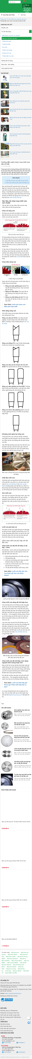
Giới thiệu (23, 15)
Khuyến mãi (4, 27)
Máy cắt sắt (23, 962)
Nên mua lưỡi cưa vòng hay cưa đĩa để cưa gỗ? (22, 723)
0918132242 (7, 1052)
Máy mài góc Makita (12, 962)
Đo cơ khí (4, 47)
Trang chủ (3, 19)
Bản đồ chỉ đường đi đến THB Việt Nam (10, 1017)
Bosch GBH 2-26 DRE (11, 973)
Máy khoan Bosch (12, 954)
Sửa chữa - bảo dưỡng (7, 64)
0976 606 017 (27, 11)
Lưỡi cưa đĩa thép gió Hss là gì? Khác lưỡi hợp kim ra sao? (15, 685)
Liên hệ (2, 1019)
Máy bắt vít (23, 958)
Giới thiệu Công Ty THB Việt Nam (9, 1010)
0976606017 (21, 1042)
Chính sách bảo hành (6, 1026)
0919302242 (21, 1052)
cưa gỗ (19, 256)
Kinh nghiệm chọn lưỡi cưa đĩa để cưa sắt (22, 710)
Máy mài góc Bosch (17, 960)
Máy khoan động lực (12, 958)
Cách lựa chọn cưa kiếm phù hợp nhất (14, 305)
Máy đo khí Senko (11, 967)
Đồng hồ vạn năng (11, 969)
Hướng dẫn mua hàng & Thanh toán (9, 1013)
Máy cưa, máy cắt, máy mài (18, 19)
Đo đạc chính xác (6, 53)
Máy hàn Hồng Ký (6, 964)
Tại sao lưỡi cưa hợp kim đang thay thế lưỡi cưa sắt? (22, 736)
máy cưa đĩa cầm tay (15, 197)
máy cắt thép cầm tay (21, 632)
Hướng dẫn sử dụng (7, 60)
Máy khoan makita (11, 956)
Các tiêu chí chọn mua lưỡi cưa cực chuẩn (17, 180)
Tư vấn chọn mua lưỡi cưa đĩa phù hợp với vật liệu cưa (22, 775)
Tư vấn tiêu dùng (6, 31)
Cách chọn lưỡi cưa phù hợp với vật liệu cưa (17, 182)
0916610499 (7, 1042)
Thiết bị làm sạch (6, 41)
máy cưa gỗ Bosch (11, 484)
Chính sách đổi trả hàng (6, 1030)
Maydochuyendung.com (15, 695)
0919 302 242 (27, 8)
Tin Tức (9, 19)
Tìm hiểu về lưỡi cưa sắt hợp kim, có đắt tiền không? (22, 762)
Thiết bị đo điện (6, 44)
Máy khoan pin (15, 952)
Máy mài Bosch (6, 960)
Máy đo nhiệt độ (17, 971)
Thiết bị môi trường (7, 50)
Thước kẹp (8, 971)
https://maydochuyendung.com (13, 993)
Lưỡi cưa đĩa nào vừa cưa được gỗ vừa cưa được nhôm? (15, 573)
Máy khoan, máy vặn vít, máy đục (11, 35)
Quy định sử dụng (5, 1024)
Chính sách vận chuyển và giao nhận (10, 1015)
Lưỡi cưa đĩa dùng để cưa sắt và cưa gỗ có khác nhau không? (22, 749)
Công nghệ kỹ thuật (6, 68)
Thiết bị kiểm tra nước (8, 56)
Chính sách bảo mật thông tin (8, 1028)
